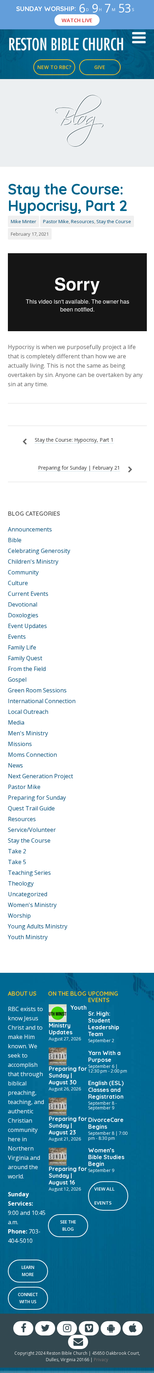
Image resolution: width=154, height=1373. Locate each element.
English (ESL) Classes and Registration (106, 1089)
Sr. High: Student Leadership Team (103, 1024)
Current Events (28, 594)
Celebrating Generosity (39, 551)
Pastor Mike (56, 221)
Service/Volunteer (32, 830)
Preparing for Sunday (37, 797)
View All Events (104, 1196)
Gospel (17, 679)
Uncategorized (27, 894)
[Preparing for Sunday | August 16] (58, 1155)
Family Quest (25, 658)
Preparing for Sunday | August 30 (68, 1075)
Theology (21, 883)
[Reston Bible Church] (66, 44)
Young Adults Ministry (37, 926)
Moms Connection (32, 755)
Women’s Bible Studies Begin (106, 1157)
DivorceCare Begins (106, 1123)
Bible (14, 540)
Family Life (22, 647)
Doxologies (23, 615)
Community (23, 572)
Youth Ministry (28, 937)
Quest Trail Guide (31, 808)
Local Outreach (28, 712)
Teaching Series (29, 873)
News (15, 765)
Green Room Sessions (37, 690)
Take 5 (17, 862)
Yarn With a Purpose (104, 1056)
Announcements (30, 529)
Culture (18, 583)
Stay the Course (113, 221)
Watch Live (77, 20)
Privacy (101, 1360)
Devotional (22, 604)
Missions (20, 744)
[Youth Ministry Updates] (58, 1012)
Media (16, 722)
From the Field (27, 669)
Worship (19, 916)
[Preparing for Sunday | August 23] (58, 1105)
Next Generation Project (40, 776)
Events (17, 637)
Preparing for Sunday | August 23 (68, 1125)
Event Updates (27, 626)
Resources (82, 221)
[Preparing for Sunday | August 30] (58, 1055)
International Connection (42, 701)
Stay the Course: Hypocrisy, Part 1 (74, 439)
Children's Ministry (33, 561)
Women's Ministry (32, 905)
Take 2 (17, 851)
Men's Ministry (28, 733)
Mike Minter (23, 221)
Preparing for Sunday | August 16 (68, 1175)
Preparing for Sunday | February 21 (79, 467)
